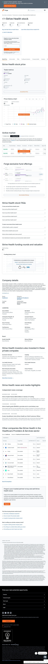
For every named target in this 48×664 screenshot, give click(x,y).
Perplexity (4, 370)
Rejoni (15, 358)
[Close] (46, 662)
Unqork (26, 359)
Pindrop (42, 358)
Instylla (11, 358)
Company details (35, 59)
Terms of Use (42, 662)
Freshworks (37, 358)
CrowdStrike (31, 358)
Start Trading (12, 49)
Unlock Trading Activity (24, 114)
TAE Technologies (11, 370)
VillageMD (33, 370)
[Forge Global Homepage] (5, 10)
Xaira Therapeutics (15, 373)
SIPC (9, 644)
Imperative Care (5, 356)
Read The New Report (10, 5)
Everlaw (38, 359)
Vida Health (27, 370)
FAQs (18, 59)
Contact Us (8, 621)
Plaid (17, 370)
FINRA (7, 644)
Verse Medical (10, 477)
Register (13, 140)
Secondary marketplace (7, 15)
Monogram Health (10, 364)
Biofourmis (12, 365)
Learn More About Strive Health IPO (30, 29)
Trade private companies (17, 15)
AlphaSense (37, 356)
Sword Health (10, 473)
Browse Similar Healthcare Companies (24, 264)
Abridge (4, 364)
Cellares (9, 444)
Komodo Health (11, 462)
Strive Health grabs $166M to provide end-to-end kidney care (20, 406)
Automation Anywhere (7, 372)
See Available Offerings (24, 195)
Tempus (14, 372)
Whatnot (27, 356)
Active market (12, 59)
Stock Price (4, 59)
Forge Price (30, 22)
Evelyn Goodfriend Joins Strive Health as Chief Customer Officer (21, 416)
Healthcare (5, 297)
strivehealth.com (5, 293)
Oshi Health (17, 364)
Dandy (9, 451)
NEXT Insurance (32, 359)
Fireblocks (31, 356)
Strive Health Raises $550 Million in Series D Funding (18, 396)
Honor (9, 459)
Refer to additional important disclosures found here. (11, 660)
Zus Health (38, 370)
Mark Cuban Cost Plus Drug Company (12, 467)
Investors (43, 59)
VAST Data (19, 372)
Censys (8, 358)
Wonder (4, 373)
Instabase (8, 373)
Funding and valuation (25, 59)
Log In (13, 52)
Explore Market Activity (24, 151)
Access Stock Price (24, 91)
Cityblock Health (11, 447)
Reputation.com (13, 356)
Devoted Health (11, 455)
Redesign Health (6, 365)
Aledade (27, 364)
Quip (8, 470)
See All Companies (6, 481)
